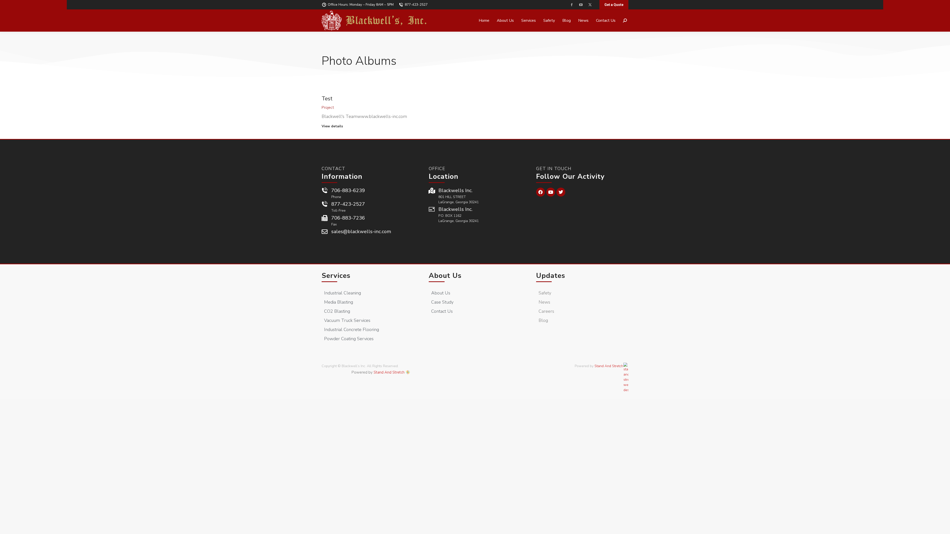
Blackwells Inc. (455, 190)
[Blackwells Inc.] (432, 191)
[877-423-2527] (325, 204)
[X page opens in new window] (589, 4)
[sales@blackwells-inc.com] (325, 232)
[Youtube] (550, 192)
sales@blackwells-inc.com (361, 231)
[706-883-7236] (325, 218)
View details (332, 126)
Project (328, 107)
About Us (445, 275)
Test (327, 98)
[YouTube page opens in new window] (580, 4)
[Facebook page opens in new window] (571, 4)
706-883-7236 (348, 218)
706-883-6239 (348, 190)
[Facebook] (540, 192)
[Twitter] (560, 192)
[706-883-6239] (325, 191)
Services (336, 275)
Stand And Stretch (389, 372)
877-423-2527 (416, 4)
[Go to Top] (943, 527)
